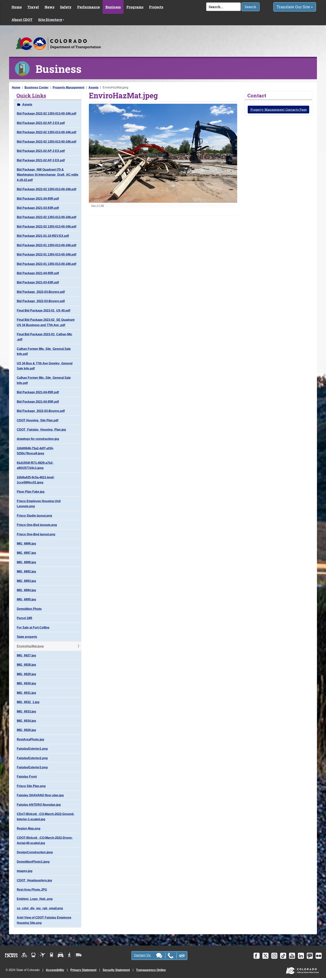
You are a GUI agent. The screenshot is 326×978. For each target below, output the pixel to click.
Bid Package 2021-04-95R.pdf (38, 198)
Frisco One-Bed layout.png (36, 534)
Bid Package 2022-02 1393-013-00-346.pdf (46, 113)
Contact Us (142, 955)
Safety (66, 7)
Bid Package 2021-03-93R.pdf (38, 207)
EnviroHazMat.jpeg (30, 646)
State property (27, 636)
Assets (93, 87)
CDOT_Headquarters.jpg (34, 880)
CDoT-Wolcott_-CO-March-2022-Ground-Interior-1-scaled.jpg (45, 816)
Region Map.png (28, 828)
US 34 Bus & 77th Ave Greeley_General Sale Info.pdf (44, 366)
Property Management (68, 87)
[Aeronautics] (42, 955)
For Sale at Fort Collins (33, 627)
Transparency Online (151, 970)
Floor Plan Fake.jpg (31, 491)
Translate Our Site (294, 6)
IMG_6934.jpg (26, 720)
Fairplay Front (27, 776)
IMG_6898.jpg (26, 562)
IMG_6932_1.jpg (28, 702)
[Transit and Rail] (33, 955)
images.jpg (24, 871)
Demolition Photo (29, 608)
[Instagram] (274, 955)
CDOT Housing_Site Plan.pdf (37, 420)
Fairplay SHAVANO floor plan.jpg (40, 795)
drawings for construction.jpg (38, 438)
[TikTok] (283, 955)
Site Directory (50, 19)
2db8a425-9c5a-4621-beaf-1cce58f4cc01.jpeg (35, 480)
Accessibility (55, 970)
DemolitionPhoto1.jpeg (33, 861)
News (49, 7)
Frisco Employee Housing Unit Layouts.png (39, 503)
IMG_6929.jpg (26, 674)
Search (250, 7)
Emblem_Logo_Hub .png (35, 898)
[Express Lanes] (11, 955)
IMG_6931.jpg (26, 692)
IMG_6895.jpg (26, 599)
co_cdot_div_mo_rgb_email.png (40, 908)
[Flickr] (318, 955)
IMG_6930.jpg (26, 683)
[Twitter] (265, 955)
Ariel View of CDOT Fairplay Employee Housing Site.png (44, 920)
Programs (134, 7)
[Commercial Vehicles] (78, 955)
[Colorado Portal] (303, 969)
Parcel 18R (24, 618)
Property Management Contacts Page (278, 110)
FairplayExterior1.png (32, 748)
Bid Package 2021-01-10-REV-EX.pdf (43, 235)
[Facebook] (256, 955)
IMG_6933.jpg (26, 711)
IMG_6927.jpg (26, 655)
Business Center (36, 87)
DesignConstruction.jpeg (35, 852)
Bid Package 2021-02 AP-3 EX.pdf (41, 123)
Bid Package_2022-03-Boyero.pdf (41, 291)
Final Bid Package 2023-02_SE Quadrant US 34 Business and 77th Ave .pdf (46, 322)
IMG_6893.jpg (26, 580)
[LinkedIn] (300, 955)
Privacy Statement (83, 970)
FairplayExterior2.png (32, 758)
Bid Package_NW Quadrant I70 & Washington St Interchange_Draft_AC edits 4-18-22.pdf (47, 175)
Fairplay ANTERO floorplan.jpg (39, 804)
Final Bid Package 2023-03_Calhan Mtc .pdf (44, 337)
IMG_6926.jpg (26, 730)
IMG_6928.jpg (26, 664)
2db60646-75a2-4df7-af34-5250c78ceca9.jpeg (35, 451)
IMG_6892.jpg (26, 571)
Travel (33, 7)
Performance (88, 7)
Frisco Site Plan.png (31, 786)
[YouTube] (292, 955)
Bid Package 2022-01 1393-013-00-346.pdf (46, 245)
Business (113, 7)
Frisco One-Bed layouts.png (37, 524)
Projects (156, 7)
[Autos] (60, 955)
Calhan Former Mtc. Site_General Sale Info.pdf (44, 351)
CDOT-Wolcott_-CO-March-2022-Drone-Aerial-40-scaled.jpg (45, 840)
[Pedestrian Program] (69, 955)
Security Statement (116, 970)
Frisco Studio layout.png (34, 515)
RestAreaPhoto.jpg (30, 739)
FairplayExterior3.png (32, 767)
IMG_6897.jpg (26, 552)
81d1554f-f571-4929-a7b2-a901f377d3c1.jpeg (35, 465)
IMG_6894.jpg (26, 590)
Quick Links (31, 95)
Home (17, 7)
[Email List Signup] (309, 955)
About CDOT (22, 19)
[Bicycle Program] (24, 955)
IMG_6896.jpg (26, 543)
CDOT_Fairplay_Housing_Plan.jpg (41, 429)
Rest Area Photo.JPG (32, 889)
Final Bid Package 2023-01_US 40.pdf (43, 310)
